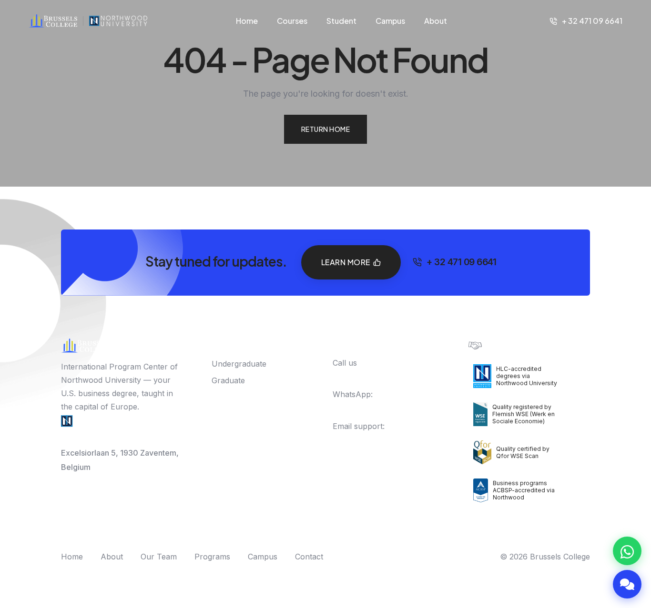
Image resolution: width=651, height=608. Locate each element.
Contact (309, 556)
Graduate (228, 380)
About (435, 21)
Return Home (325, 129)
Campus (390, 21)
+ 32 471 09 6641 (592, 21)
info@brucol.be (360, 439)
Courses (292, 21)
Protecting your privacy (525, 344)
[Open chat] (627, 584)
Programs (212, 556)
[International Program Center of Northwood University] (118, 21)
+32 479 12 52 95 (373, 407)
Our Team (159, 556)
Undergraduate (239, 364)
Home (247, 21)
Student (341, 21)
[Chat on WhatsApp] (627, 551)
